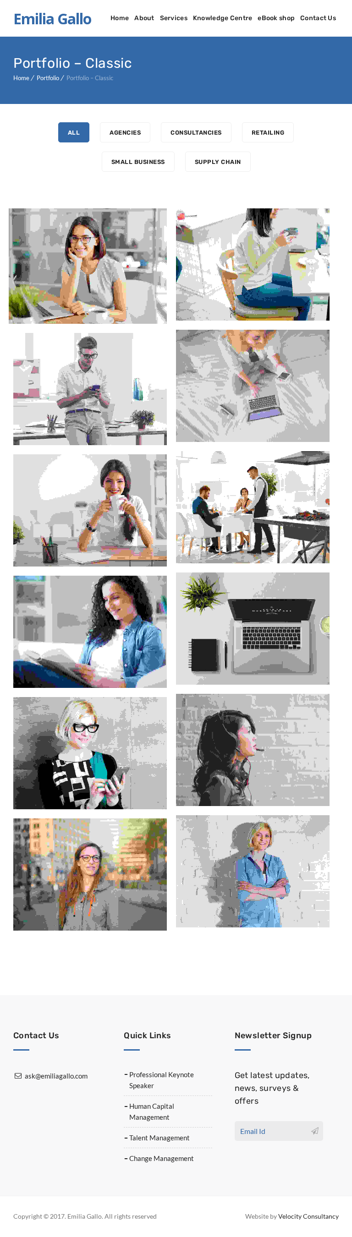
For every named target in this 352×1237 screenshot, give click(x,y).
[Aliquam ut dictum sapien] (183, 750)
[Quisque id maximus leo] (183, 386)
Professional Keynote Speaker (161, 1080)
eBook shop (276, 18)
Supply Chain (218, 161)
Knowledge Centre (222, 18)
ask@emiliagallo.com (56, 1076)
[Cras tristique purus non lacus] (18, 266)
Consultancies (196, 132)
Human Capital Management (151, 1111)
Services (173, 18)
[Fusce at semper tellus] (183, 871)
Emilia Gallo (52, 18)
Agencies (125, 132)
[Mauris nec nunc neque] (20, 753)
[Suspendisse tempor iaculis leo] (20, 874)
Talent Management (159, 1137)
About (144, 18)
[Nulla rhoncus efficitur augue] (20, 631)
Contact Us (318, 18)
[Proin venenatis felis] (20, 389)
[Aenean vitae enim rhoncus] (183, 507)
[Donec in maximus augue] (20, 510)
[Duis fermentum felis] (183, 264)
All (74, 132)
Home (119, 18)
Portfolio (48, 78)
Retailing (268, 132)
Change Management (161, 1158)
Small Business (138, 161)
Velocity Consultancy (308, 1216)
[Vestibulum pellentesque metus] (183, 628)
